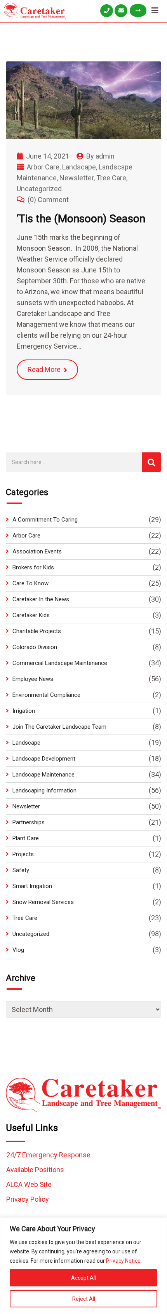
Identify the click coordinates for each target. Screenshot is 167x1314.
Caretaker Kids (31, 615)
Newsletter (76, 178)
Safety (20, 870)
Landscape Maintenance (43, 774)
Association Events (37, 551)
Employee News (32, 678)
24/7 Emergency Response (48, 1155)
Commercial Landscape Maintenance (59, 663)
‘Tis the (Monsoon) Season (81, 218)
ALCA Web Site (29, 1184)
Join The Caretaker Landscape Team (59, 726)
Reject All (83, 1299)
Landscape (79, 167)
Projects (23, 854)
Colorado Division (34, 647)
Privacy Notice (123, 1261)
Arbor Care (43, 167)
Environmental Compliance (46, 694)
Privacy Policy (27, 1199)
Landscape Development (43, 758)
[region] (83, 1265)
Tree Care (111, 178)
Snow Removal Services (43, 902)
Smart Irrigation (32, 886)
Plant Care (25, 838)
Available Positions (35, 1170)
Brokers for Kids (33, 567)
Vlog (18, 949)
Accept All (83, 1278)
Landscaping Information (44, 790)
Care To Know (30, 583)
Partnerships (28, 822)
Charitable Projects (36, 631)
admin (105, 156)
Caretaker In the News (40, 599)
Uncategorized (39, 189)
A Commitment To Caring (45, 519)
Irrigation (23, 710)
